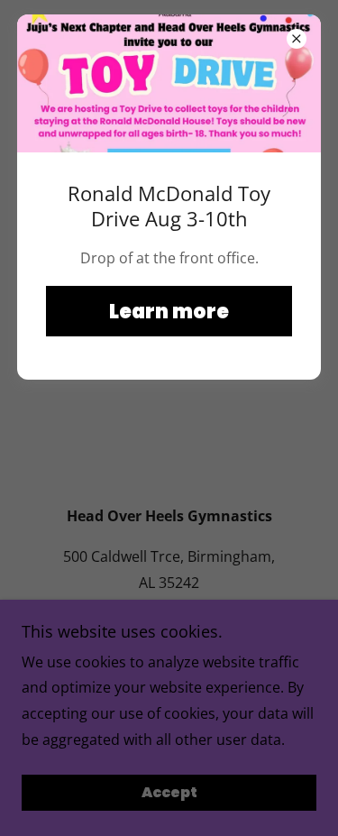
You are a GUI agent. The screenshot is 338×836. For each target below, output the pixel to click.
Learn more (169, 312)
